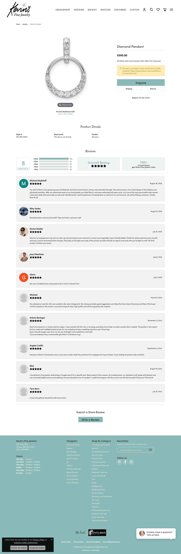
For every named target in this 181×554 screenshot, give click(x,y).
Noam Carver (72, 472)
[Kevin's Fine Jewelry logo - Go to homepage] (18, 9)
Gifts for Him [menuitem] (97, 458)
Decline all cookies (19, 548)
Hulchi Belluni (72, 458)
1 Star (36, 169)
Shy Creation (72, 476)
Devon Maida (36, 228)
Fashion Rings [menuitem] (97, 493)
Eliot (32, 365)
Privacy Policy (78, 542)
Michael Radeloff (38, 180)
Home (18, 24)
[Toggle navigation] (171, 9)
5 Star (36, 159)
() (71, 159)
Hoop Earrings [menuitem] (98, 517)
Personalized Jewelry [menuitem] (100, 451)
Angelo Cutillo (36, 345)
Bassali (70, 448)
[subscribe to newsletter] (150, 449)
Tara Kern (34, 388)
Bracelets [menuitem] (96, 503)
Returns (153, 88)
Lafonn (69, 465)
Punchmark (95, 550)
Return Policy (66, 542)
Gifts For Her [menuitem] (97, 455)
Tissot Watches (73, 482)
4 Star (36, 161)
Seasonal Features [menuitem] (99, 472)
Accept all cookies (37, 548)
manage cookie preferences (25, 543)
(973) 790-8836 (65, 113)
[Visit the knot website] (80, 532)
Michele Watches (74, 469)
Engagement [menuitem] (97, 486)
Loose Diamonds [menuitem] (99, 476)
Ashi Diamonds (73, 445)
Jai (68, 462)
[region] (65, 68)
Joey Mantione (37, 254)
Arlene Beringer (37, 317)
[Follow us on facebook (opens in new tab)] (125, 462)
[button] (144, 9)
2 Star (36, 166)
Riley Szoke (35, 208)
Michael (33, 294)
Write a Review (90, 419)
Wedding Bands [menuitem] (98, 489)
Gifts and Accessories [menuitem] (101, 510)
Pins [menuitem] (93, 479)
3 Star (36, 164)
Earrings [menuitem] (95, 500)
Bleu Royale (72, 451)
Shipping (129, 88)
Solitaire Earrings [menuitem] (99, 513)
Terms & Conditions (93, 542)
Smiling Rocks (72, 479)
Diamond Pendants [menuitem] (100, 520)
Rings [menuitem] (94, 482)
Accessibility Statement (111, 542)
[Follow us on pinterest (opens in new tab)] (119, 462)
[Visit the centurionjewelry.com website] (97, 532)
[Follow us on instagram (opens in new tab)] (131, 462)
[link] (63, 10)
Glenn (32, 274)
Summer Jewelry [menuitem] (99, 462)
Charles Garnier (73, 455)
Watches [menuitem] (95, 507)
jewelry (25, 24)
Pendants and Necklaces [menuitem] (102, 496)
